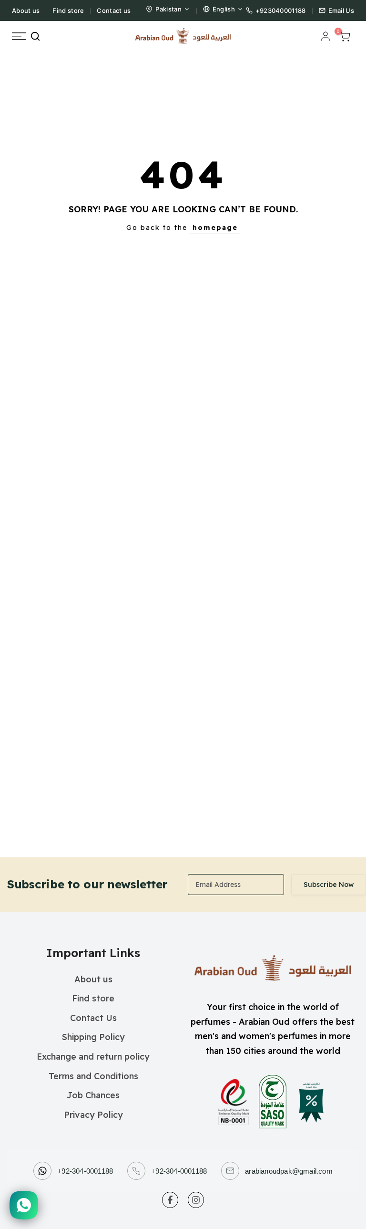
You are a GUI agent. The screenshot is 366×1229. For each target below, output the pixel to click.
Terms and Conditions (93, 1076)
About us (26, 10)
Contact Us (93, 1017)
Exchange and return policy (93, 1056)
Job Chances (93, 1095)
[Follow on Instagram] (196, 1200)
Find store (68, 10)
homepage (215, 227)
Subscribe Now (329, 884)
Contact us (114, 10)
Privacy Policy (93, 1114)
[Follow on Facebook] (170, 1200)
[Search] (35, 36)
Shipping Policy (93, 1036)
